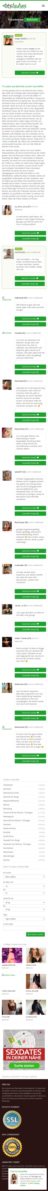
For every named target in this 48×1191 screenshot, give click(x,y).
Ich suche (7, 872)
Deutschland (15, 1076)
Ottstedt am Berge (24, 797)
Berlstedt (24, 789)
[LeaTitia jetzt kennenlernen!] (8, 254)
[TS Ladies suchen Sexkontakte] (14, 6)
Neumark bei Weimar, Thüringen (24, 820)
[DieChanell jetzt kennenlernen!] (7, 385)
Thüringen (25, 1076)
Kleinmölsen (24, 852)
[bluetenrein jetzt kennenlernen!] (7, 731)
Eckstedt (24, 832)
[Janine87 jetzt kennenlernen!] (7, 475)
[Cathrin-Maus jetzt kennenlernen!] (12, 981)
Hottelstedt (24, 785)
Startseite (5, 1076)
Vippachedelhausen (24, 801)
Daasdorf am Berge (24, 840)
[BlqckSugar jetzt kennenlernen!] (7, 526)
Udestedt (24, 824)
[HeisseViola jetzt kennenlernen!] (7, 433)
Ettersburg (24, 808)
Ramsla (24, 804)
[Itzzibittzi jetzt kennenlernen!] (36, 1007)
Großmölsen (24, 836)
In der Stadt (8, 924)
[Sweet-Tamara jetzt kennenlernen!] (7, 642)
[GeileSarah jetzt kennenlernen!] (7, 301)
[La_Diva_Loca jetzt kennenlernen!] (7, 210)
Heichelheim (24, 848)
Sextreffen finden (29, 238)
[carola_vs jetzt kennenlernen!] (7, 609)
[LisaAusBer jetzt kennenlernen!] (7, 569)
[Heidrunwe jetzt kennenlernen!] (7, 688)
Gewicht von (8, 898)
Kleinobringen (24, 856)
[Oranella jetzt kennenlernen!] (7, 337)
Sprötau (24, 860)
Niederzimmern (24, 828)
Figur (5, 914)
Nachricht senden (28, 73)
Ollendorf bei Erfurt (24, 793)
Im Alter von (8, 882)
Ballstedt (19, 209)
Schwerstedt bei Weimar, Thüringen (24, 812)
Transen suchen (36, 934)
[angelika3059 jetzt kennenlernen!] (12, 955)
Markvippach (24, 816)
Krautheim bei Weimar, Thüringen (24, 844)
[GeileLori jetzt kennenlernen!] (36, 955)
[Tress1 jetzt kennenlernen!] (12, 1007)
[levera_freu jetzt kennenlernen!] (36, 981)
